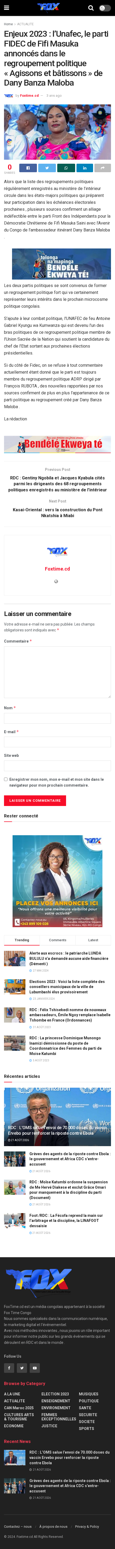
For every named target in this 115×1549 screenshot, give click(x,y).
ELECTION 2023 (55, 1394)
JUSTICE (49, 1426)
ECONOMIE (14, 1426)
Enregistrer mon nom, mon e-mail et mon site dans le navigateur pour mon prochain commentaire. (56, 782)
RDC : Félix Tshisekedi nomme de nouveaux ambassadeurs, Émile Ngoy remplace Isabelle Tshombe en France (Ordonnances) (69, 1015)
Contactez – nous (18, 1527)
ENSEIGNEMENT (55, 1401)
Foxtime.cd (29, 96)
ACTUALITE (25, 24)
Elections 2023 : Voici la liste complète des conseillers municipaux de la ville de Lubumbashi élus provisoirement (67, 987)
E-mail (11, 731)
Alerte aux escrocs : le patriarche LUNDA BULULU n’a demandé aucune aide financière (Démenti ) (68, 958)
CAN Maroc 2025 (19, 1408)
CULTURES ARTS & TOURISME (19, 1417)
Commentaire (18, 641)
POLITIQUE (89, 1401)
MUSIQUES (88, 1394)
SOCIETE (87, 1422)
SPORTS (86, 1428)
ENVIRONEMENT (56, 1408)
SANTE (85, 1408)
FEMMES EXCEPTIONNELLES (58, 1417)
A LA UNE (12, 1394)
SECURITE (88, 1415)
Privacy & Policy (87, 1527)
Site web (11, 755)
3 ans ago (54, 96)
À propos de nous (53, 1527)
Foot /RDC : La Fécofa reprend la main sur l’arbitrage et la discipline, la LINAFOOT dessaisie (66, 1220)
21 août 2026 (19, 1140)
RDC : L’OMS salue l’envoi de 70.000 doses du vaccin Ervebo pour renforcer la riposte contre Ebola (57, 1130)
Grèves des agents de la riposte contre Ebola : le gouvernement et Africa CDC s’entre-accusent (70, 1159)
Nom (10, 707)
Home (8, 24)
